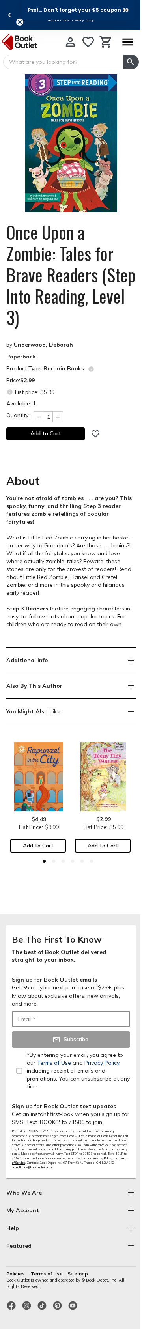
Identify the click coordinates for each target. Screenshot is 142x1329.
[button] (78, 10)
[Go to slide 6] (91, 861)
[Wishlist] (88, 42)
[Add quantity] (58, 416)
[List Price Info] (9, 391)
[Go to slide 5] (82, 861)
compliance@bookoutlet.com (32, 1167)
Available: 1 (21, 403)
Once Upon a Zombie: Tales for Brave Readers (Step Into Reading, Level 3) (71, 275)
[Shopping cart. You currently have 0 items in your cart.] (106, 42)
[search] (131, 62)
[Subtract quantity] (39, 416)
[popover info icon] (91, 369)
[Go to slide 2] (53, 861)
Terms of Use (47, 1274)
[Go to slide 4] (72, 861)
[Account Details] (70, 42)
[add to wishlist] (95, 433)
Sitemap (77, 1274)
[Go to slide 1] (44, 861)
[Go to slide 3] (63, 861)
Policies (16, 1274)
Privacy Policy (102, 1158)
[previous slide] (9, 15)
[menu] (127, 42)
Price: (20, 380)
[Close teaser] (20, 22)
